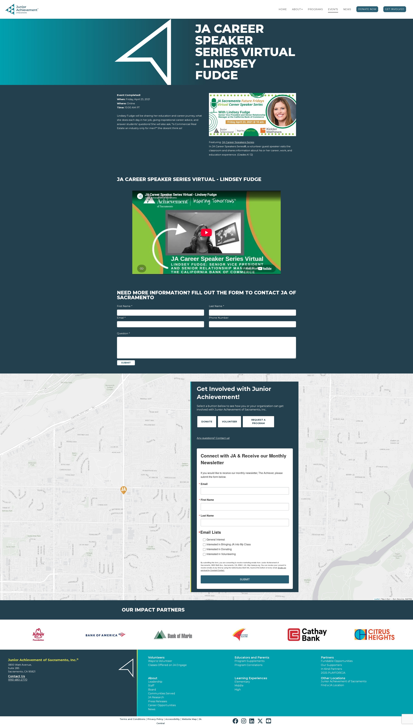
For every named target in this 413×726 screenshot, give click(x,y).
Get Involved (394, 9)
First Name (124, 306)
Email (121, 317)
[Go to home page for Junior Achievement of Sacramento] (27, 9)
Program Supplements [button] (249, 661)
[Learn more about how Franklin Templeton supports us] (307, 634)
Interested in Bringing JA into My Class (228, 544)
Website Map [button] (189, 719)
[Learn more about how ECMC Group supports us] (106, 634)
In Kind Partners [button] (331, 668)
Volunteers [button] (156, 657)
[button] (302, 9)
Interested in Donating (219, 549)
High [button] (238, 689)
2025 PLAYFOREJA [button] (333, 672)
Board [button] (152, 689)
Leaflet (377, 599)
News (347, 9)
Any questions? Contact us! (213, 438)
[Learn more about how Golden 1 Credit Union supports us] (374, 634)
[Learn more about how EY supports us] (173, 634)
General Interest (215, 539)
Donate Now (367, 9)
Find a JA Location (332, 685)
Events (333, 9)
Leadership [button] (155, 681)
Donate (206, 421)
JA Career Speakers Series (238, 142)
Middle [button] (239, 685)
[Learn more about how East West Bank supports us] (38, 634)
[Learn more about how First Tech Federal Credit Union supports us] (240, 634)
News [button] (151, 709)
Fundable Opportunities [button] (337, 661)
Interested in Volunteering (221, 554)
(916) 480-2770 (17, 679)
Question (123, 333)
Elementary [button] (242, 681)
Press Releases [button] (157, 701)
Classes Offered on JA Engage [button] (167, 665)
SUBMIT (245, 579)
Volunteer (229, 421)
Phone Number (218, 317)
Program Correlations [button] (248, 665)
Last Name (216, 306)
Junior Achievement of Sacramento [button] (344, 681)
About (296, 9)
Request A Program (258, 421)
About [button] (152, 678)
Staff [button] (151, 685)
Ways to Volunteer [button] (160, 661)
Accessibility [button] (172, 719)
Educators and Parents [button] (252, 657)
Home (283, 9)
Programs (315, 9)
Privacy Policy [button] (155, 719)
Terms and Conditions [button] (132, 719)
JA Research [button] (156, 697)
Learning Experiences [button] (251, 678)
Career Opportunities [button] (162, 705)
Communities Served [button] (161, 693)
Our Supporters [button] (331, 665)
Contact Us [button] (16, 676)
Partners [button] (327, 657)
